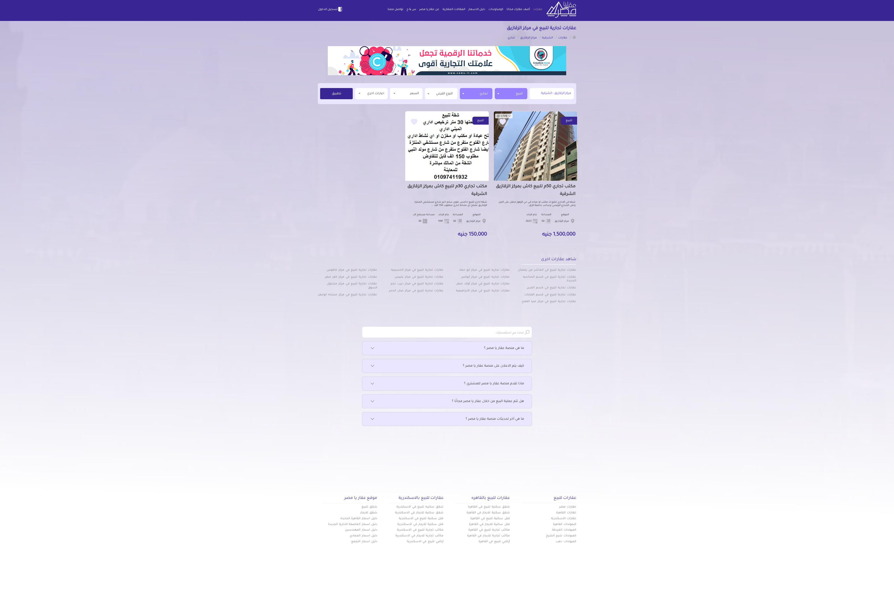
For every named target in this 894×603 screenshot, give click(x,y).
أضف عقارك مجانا (518, 9)
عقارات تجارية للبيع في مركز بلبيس (419, 277)
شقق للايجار (368, 512)
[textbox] (441, 93)
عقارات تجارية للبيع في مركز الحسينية (417, 270)
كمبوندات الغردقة (564, 530)
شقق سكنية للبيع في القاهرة (489, 507)
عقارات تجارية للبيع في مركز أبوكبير (485, 277)
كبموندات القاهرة (564, 524)
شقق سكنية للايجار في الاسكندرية (419, 512)
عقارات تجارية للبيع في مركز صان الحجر (416, 291)
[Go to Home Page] (574, 37)
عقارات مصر (567, 507)
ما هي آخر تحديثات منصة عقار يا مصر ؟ (495, 419)
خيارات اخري (375, 93)
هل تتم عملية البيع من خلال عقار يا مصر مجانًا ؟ (488, 401)
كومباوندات (495, 9)
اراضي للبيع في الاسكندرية (425, 541)
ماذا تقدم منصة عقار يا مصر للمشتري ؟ (494, 384)
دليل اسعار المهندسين (361, 530)
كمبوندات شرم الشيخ (561, 536)
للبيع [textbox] (519, 93)
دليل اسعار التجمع (364, 541)
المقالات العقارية (454, 9)
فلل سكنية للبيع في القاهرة (490, 518)
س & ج (411, 9)
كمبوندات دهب (566, 541)
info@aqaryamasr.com (339, 586)
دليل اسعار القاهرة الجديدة (358, 518)
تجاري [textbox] (484, 93)
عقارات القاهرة (566, 512)
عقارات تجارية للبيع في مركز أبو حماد (484, 270)
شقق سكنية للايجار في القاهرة (488, 512)
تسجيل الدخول (328, 9)
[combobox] (511, 93)
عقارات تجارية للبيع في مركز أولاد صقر (483, 284)
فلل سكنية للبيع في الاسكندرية (421, 518)
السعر (414, 93)
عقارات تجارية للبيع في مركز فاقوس (352, 270)
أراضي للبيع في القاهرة (494, 541)
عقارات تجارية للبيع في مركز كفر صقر (351, 277)
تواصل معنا (395, 9)
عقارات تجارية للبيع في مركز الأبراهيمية (483, 291)
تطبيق (336, 94)
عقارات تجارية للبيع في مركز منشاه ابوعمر (347, 294)
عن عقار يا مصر (429, 9)
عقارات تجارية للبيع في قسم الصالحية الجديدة (549, 279)
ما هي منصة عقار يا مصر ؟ (504, 348)
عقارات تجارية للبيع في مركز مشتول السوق (352, 286)
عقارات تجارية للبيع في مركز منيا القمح (549, 301)
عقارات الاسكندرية (563, 518)
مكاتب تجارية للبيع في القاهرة (489, 530)
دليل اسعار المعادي (363, 536)
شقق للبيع (369, 507)
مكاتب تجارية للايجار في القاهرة (488, 536)
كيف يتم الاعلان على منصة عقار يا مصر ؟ (493, 366)
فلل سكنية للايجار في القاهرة (489, 524)
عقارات (537, 9)
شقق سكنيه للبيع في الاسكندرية (420, 507)
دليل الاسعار (476, 9)
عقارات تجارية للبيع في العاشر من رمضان (547, 270)
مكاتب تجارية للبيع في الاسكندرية (420, 530)
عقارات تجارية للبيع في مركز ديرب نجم (417, 284)
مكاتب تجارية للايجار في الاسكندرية (420, 536)
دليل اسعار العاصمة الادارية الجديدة (352, 524)
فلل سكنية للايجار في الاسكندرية (420, 524)
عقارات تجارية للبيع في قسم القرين (551, 288)
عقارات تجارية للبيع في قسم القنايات (550, 294)
